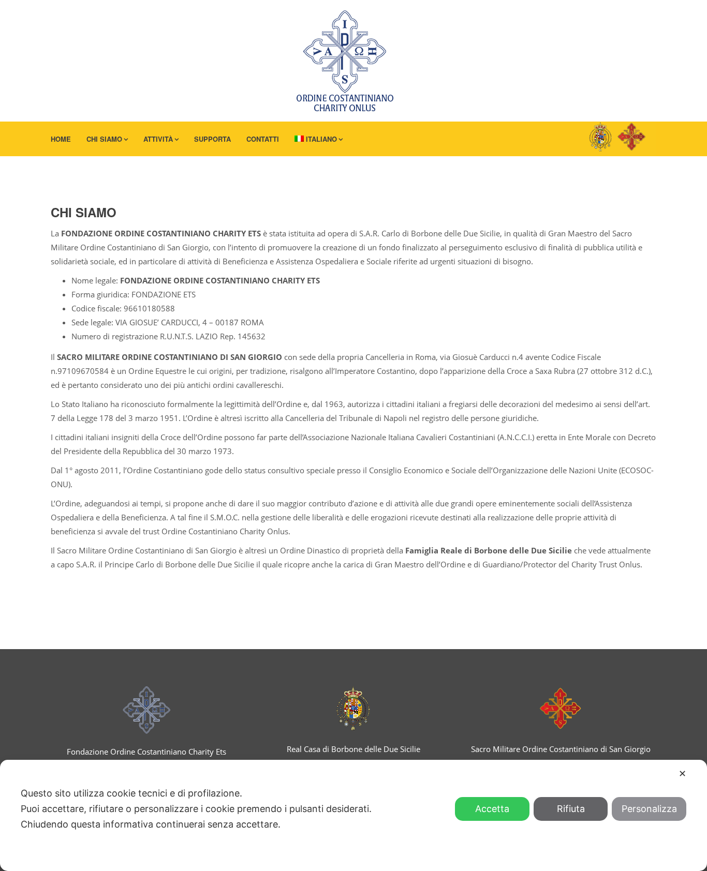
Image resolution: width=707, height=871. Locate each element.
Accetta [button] (492, 808)
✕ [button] (682, 773)
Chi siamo (104, 139)
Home (61, 139)
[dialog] (353, 815)
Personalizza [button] (649, 808)
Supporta (212, 139)
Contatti (262, 139)
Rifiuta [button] (571, 808)
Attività (158, 139)
